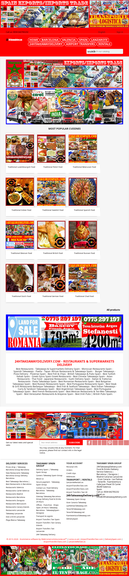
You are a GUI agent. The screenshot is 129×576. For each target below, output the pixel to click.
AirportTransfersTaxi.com (77, 485)
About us (40, 478)
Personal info (71, 467)
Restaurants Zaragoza (15, 500)
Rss (99, 442)
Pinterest (109, 442)
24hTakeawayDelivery (45, 44)
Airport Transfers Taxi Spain (48, 519)
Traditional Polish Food (52, 167)
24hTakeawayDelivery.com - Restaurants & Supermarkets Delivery (64, 363)
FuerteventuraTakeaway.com (78, 515)
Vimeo (115, 442)
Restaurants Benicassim (16, 503)
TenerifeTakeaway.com (75, 509)
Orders (69, 470)
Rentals (104, 44)
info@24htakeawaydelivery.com (112, 496)
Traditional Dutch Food (21, 296)
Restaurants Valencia (15, 487)
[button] (15, 106)
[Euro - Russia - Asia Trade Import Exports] (64, 425)
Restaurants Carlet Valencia (17, 490)
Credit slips (71, 473)
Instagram (120, 442)
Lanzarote (99, 40)
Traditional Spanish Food (84, 210)
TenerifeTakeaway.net (75, 512)
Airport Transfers (80, 44)
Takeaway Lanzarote (14, 513)
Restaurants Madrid (14, 494)
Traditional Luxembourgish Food (21, 167)
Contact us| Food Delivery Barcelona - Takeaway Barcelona (47, 490)
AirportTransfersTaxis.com (77, 489)
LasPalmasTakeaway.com (76, 506)
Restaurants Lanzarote (15, 510)
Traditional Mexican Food (21, 253)
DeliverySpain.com (113, 539)
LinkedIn (126, 442)
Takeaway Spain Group (76, 499)
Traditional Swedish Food (52, 210)
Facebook (89, 442)
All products (114, 309)
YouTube (104, 442)
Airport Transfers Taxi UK (76, 492)
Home (33, 40)
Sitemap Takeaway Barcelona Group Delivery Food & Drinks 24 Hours (48, 499)
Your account (74, 463)
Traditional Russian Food (84, 253)
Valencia (69, 40)
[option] (64, 106)
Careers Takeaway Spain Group (49, 475)
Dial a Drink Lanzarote (15, 517)
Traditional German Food (52, 296)
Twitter (94, 442)
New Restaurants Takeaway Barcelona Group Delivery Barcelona (17, 475)
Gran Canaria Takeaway (76, 502)
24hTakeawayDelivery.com (82, 495)
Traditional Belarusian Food (84, 167)
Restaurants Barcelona (15, 497)
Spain (83, 40)
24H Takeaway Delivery (45, 534)
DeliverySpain (72, 519)
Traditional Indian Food (21, 210)
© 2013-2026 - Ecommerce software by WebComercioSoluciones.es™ (37, 539)
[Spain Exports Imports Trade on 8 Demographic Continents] (64, 14)
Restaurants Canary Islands (17, 507)
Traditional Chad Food (84, 296)
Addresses (70, 476)
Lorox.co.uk (74, 539)
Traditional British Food (53, 253)
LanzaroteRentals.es (74, 482)
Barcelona (50, 40)
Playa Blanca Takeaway (15, 520)
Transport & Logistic (44, 516)
